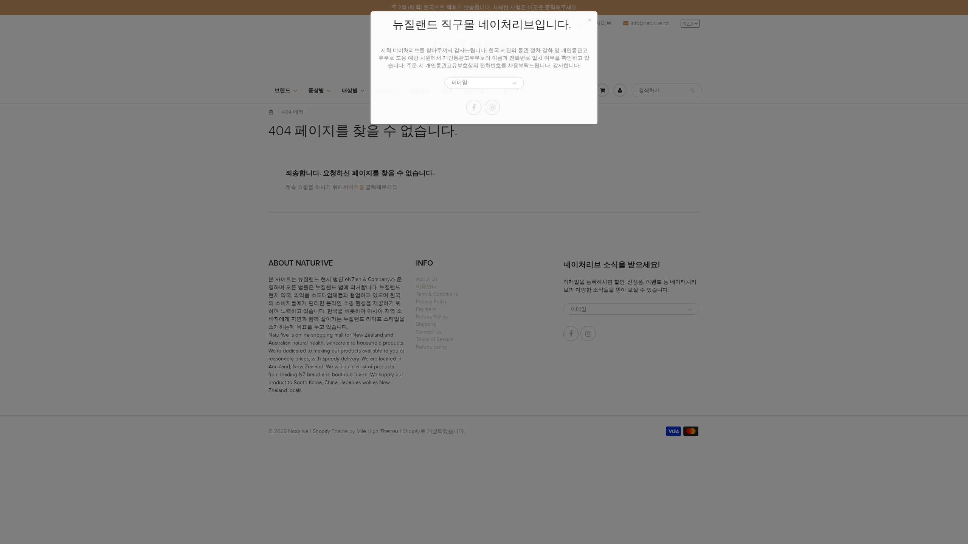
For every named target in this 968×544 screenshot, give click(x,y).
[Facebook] (473, 107)
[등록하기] (514, 83)
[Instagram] (492, 107)
